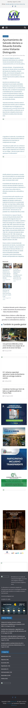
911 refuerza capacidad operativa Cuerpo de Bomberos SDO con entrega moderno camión (13, 375)
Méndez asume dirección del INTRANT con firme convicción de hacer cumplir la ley (7, 292)
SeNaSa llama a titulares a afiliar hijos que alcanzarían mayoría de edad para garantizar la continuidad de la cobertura (13, 318)
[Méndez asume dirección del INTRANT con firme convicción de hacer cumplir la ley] (7, 285)
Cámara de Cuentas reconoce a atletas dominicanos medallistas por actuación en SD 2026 (12, 624)
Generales (3, 669)
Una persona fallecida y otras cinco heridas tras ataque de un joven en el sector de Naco (13, 346)
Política (3, 678)
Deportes (3, 659)
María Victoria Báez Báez (19, 55)
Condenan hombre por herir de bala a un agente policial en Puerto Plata (13, 391)
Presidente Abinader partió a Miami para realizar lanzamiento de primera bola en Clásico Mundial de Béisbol (14, 310)
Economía (3, 662)
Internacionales (5, 672)
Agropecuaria (4, 656)
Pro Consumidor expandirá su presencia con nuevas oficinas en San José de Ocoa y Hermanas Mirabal (7, 273)
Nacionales (5, 36)
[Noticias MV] (3, 27)
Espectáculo (4, 666)
